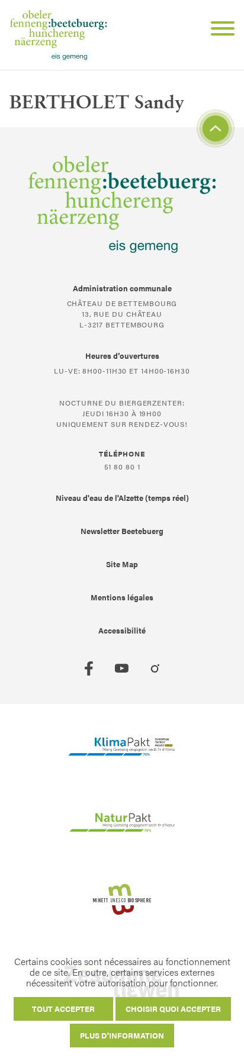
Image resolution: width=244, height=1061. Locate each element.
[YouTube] (122, 668)
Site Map (122, 564)
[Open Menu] (218, 30)
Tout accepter (63, 1008)
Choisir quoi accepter (173, 1008)
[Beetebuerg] (58, 34)
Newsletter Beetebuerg (122, 530)
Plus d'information (122, 1035)
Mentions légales (122, 597)
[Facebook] (89, 668)
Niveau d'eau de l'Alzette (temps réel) (122, 497)
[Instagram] (155, 668)
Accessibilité (122, 630)
